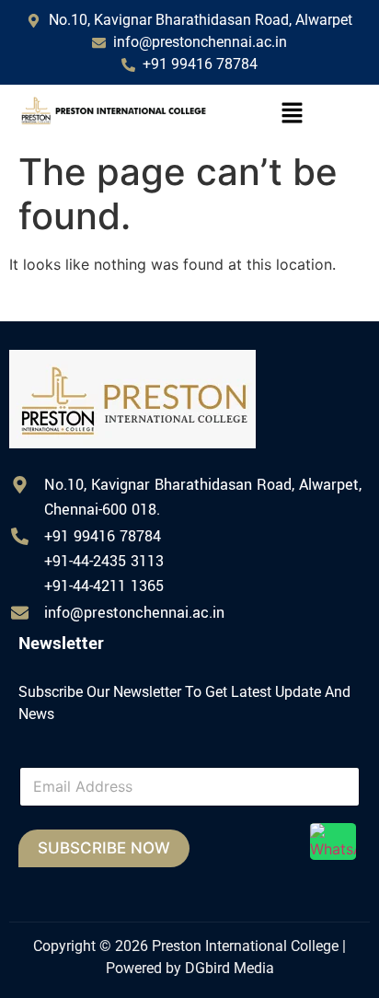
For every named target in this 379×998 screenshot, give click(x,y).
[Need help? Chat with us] (333, 841)
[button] (291, 113)
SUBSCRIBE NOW (104, 848)
